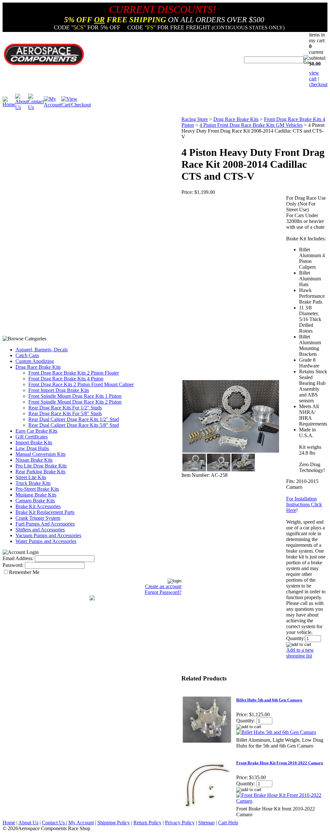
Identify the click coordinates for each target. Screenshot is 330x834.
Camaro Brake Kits (35, 500)
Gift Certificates (31, 436)
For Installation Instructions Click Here (304, 504)
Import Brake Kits (33, 442)
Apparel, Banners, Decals (41, 349)
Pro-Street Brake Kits (37, 489)
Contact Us (54, 822)
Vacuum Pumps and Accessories (48, 535)
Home (9, 822)
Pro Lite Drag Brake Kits (41, 465)
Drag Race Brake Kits (38, 367)
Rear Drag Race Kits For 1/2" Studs (65, 407)
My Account (81, 822)
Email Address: (18, 558)
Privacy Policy (180, 822)
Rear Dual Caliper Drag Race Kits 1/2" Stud (73, 419)
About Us (28, 822)
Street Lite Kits (30, 477)
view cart (314, 75)
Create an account (163, 586)
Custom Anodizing (34, 361)
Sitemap (206, 822)
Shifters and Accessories (40, 529)
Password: (13, 565)
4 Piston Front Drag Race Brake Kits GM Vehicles (251, 125)
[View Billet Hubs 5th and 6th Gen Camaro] (276, 732)
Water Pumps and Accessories (45, 541)
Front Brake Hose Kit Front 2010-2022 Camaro (279, 762)
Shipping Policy (113, 822)
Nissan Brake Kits (34, 460)
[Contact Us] (36, 107)
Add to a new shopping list (300, 652)
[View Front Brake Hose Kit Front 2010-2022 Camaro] (279, 801)
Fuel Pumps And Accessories (45, 524)
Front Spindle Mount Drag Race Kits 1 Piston (74, 396)
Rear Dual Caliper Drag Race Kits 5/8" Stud (73, 425)
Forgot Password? (163, 592)
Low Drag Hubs (32, 448)
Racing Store (194, 119)
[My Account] (52, 104)
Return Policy (147, 822)
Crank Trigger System (37, 518)
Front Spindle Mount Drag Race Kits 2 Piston (74, 402)
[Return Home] (9, 104)
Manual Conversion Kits (40, 454)
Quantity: (295, 638)
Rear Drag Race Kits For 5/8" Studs (65, 413)
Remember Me (24, 572)
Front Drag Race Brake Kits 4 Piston (65, 378)
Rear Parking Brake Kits (40, 471)
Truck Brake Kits (33, 483)
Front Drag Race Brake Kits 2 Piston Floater (73, 373)
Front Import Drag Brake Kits (58, 390)
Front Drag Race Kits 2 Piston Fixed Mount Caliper (81, 384)
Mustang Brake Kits (35, 494)
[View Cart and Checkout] (76, 104)
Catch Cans (27, 355)
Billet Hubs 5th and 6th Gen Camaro (269, 700)
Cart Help (228, 822)
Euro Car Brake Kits (36, 431)
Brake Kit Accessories (38, 506)
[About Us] (21, 107)
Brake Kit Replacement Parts (44, 512)
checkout (318, 84)
